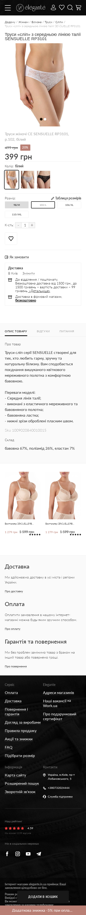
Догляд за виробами (23, 722)
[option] (43, 84)
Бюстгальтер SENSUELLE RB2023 (19, 523)
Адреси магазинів (58, 692)
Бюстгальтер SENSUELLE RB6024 (60, 523)
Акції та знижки (18, 739)
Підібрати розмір (20, 755)
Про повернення (16, 666)
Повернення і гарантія (16, 711)
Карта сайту (15, 775)
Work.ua (50, 705)
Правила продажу (21, 730)
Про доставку (14, 591)
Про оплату (12, 629)
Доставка (13, 700)
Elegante (49, 685)
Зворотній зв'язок (20, 791)
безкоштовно (25, 300)
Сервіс (10, 685)
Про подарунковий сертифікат (59, 716)
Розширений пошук (22, 783)
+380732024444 (59, 788)
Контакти (50, 767)
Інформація (13, 767)
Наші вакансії (54, 700)
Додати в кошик (43, 897)
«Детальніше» (39, 291)
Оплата (11, 692)
